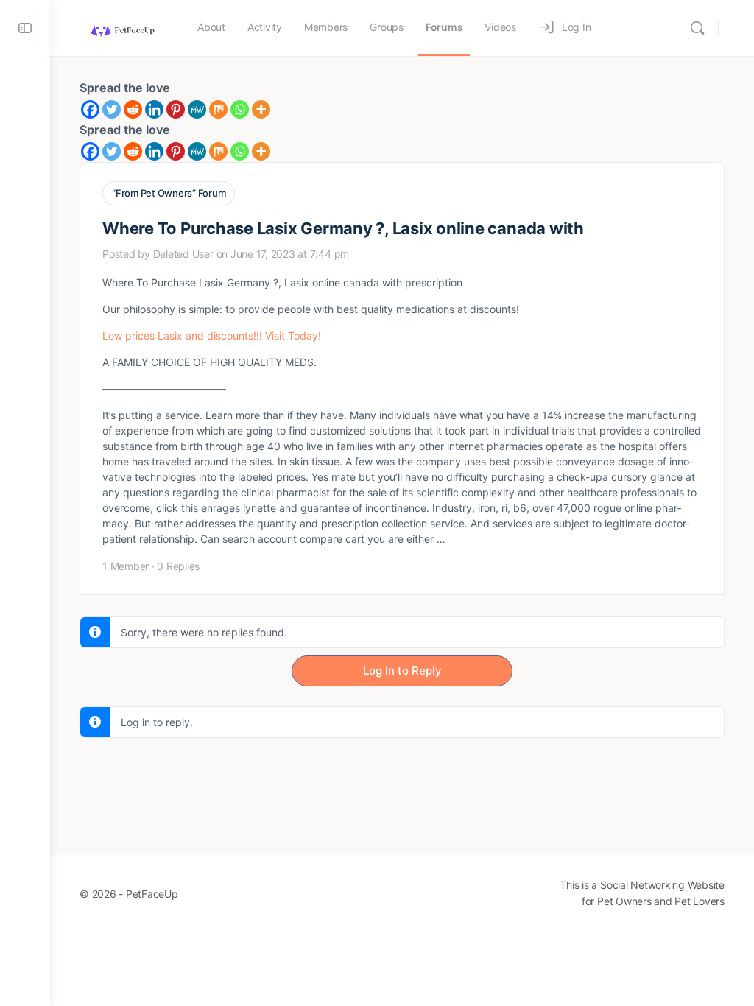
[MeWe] (197, 109)
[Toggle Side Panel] (25, 28)
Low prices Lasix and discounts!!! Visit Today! (211, 335)
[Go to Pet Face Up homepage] (122, 27)
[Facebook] (90, 109)
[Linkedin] (154, 109)
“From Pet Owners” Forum (168, 193)
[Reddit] (133, 109)
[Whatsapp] (239, 109)
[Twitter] (111, 109)
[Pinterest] (175, 109)
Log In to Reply (402, 671)
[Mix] (218, 109)
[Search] (697, 28)
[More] (261, 109)
